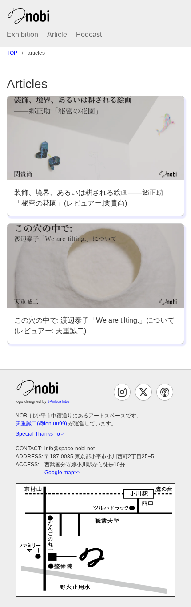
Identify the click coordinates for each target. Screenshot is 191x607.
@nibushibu (58, 401)
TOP (12, 53)
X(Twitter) (143, 392)
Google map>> (62, 472)
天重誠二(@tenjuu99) (41, 424)
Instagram (122, 392)
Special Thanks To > (40, 434)
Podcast (89, 34)
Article (57, 34)
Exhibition (22, 34)
